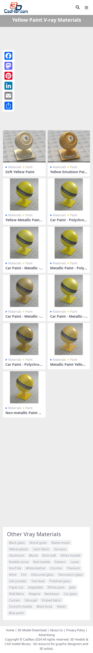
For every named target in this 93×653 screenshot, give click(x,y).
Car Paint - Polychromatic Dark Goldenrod (24, 366)
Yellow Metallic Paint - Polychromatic (23, 222)
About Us (56, 630)
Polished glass (59, 581)
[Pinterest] (8, 76)
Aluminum (16, 555)
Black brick (44, 606)
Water (61, 606)
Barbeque (52, 593)
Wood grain (38, 542)
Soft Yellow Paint (19, 171)
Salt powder (18, 581)
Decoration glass (70, 574)
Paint (29, 167)
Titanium (73, 568)
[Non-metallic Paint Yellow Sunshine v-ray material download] (24, 387)
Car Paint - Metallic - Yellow (22, 270)
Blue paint (16, 613)
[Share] (8, 106)
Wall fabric (16, 593)
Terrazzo (60, 549)
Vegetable (35, 587)
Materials (14, 167)
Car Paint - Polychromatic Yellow (69, 222)
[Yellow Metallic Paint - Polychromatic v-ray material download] (24, 194)
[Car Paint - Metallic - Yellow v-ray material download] (24, 243)
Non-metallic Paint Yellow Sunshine (23, 414)
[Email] (8, 96)
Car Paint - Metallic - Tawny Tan (24, 318)
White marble (70, 555)
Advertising (46, 635)
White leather (36, 568)
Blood (33, 555)
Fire (24, 574)
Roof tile (15, 568)
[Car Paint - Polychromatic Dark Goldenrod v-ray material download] (24, 339)
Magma (34, 593)
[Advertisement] (46, 77)
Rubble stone (19, 562)
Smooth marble (20, 606)
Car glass (70, 593)
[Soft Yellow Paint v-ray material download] (24, 146)
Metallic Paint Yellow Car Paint (68, 366)
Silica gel (31, 600)
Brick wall (49, 555)
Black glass (17, 542)
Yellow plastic (18, 549)
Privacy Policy (75, 630)
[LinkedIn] (8, 86)
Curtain (14, 600)
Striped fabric (51, 600)
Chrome (56, 568)
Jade (72, 587)
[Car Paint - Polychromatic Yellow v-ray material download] (69, 194)
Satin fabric (41, 549)
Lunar (74, 562)
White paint (55, 587)
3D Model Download (32, 630)
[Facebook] (8, 56)
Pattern (60, 562)
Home (10, 630)
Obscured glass (42, 574)
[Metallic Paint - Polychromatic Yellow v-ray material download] (69, 243)
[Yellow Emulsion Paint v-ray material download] (69, 146)
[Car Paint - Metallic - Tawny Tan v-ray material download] (24, 291)
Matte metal (60, 542)
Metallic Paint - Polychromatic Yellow (68, 270)
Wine (12, 574)
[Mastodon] (8, 66)
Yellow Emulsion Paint (68, 173)
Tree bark (38, 581)
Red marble (41, 562)
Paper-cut (16, 587)
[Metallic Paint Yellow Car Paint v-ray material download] (69, 339)
